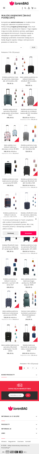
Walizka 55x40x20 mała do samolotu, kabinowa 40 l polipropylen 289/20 (10, 247)
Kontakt (28, 441)
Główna (4, 441)
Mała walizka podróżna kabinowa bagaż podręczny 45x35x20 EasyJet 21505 (28, 282)
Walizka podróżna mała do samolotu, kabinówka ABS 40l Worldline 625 (10, 79)
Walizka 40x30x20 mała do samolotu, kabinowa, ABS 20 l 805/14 (29, 215)
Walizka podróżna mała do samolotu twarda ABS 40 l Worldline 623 (28, 147)
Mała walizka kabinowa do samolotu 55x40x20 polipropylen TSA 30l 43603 (10, 348)
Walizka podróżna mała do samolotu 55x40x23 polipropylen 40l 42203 (29, 247)
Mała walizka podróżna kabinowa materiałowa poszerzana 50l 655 (10, 313)
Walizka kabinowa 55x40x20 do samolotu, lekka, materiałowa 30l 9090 (29, 348)
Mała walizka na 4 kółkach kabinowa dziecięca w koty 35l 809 (10, 147)
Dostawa (20, 441)
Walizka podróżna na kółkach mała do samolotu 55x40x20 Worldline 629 (10, 216)
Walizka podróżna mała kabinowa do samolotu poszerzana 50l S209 (10, 181)
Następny (36, 368)
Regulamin (12, 441)
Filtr (33, 47)
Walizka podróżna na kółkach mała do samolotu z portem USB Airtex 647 (10, 282)
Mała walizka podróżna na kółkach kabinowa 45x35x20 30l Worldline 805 (28, 80)
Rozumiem (28, 233)
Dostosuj (11, 233)
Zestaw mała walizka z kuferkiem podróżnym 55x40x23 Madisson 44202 (28, 314)
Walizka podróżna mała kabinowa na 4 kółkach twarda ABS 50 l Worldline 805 (28, 112)
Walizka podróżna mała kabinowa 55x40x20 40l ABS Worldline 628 (29, 181)
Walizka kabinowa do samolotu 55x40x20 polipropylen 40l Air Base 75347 (10, 112)
